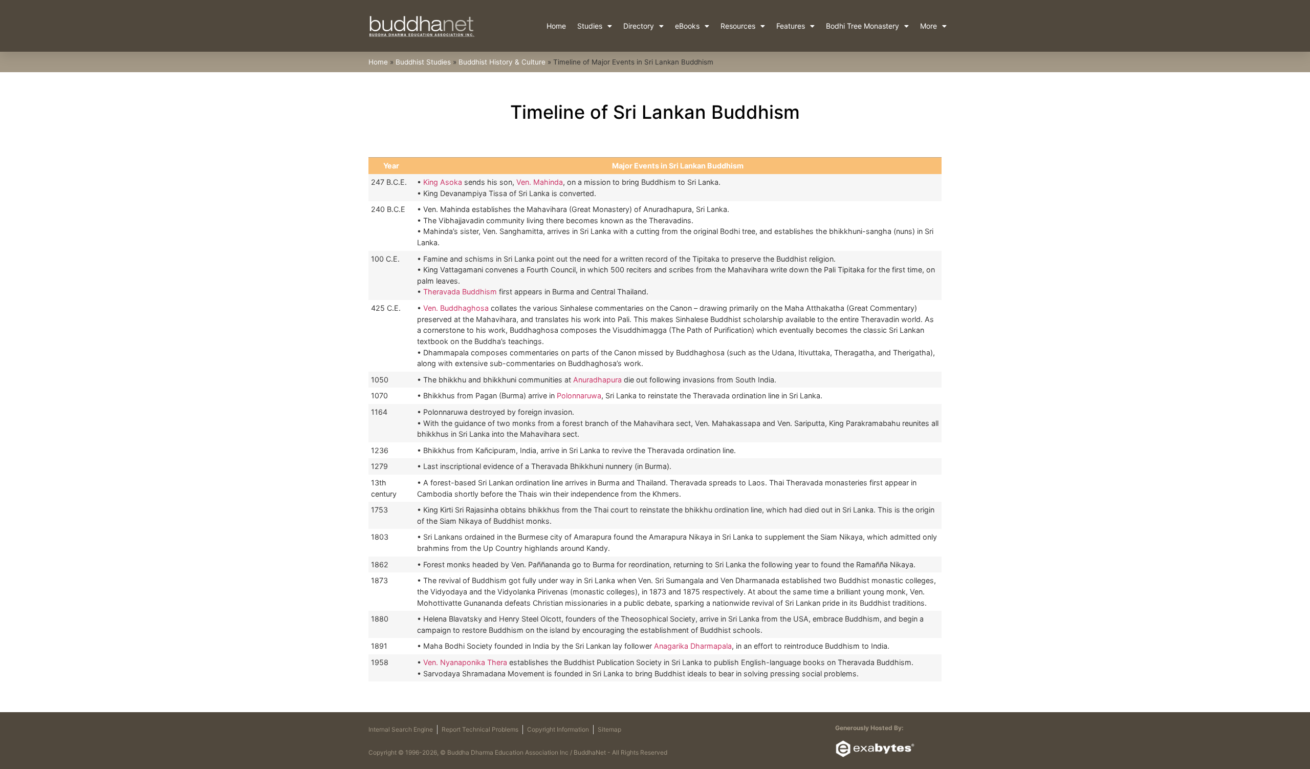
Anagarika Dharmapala (693, 646)
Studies (589, 26)
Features (790, 26)
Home (556, 26)
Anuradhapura (597, 379)
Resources (737, 26)
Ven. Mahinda (539, 182)
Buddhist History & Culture (501, 62)
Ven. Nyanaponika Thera (465, 662)
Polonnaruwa (579, 395)
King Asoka (441, 182)
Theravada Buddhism (460, 291)
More (928, 26)
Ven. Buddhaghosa (456, 308)
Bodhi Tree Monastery (862, 26)
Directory (638, 26)
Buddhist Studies (423, 62)
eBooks (687, 26)
